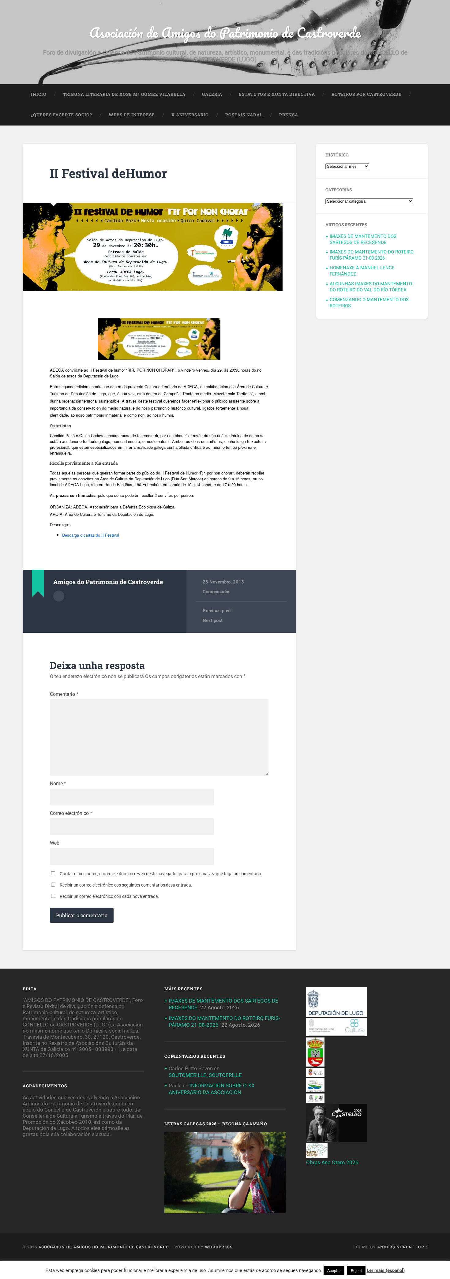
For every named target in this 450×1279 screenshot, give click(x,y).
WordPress (219, 1246)
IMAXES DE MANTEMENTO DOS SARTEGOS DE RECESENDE (363, 239)
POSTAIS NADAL (244, 115)
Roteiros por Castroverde (367, 94)
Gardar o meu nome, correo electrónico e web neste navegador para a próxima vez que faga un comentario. (161, 873)
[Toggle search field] (417, 115)
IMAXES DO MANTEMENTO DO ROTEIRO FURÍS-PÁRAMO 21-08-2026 (372, 255)
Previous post (217, 610)
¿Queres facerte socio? (61, 115)
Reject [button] (356, 1270)
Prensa (288, 115)
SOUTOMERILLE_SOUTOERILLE (205, 1075)
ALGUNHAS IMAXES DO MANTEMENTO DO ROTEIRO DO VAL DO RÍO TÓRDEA (371, 287)
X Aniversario (190, 115)
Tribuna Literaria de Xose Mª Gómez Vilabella (124, 94)
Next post (213, 620)
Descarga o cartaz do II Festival (90, 535)
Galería (212, 94)
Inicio (39, 94)
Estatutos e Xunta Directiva (277, 94)
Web (54, 843)
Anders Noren (394, 1246)
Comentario (64, 694)
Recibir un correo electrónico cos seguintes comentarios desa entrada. (126, 885)
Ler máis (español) (386, 1270)
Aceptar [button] (334, 1270)
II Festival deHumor (108, 173)
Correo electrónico (71, 813)
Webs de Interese (132, 115)
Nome (58, 783)
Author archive (58, 596)
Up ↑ (423, 1246)
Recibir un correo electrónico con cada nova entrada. (109, 896)
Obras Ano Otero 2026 (332, 1162)
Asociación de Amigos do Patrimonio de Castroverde (225, 32)
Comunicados (217, 591)
